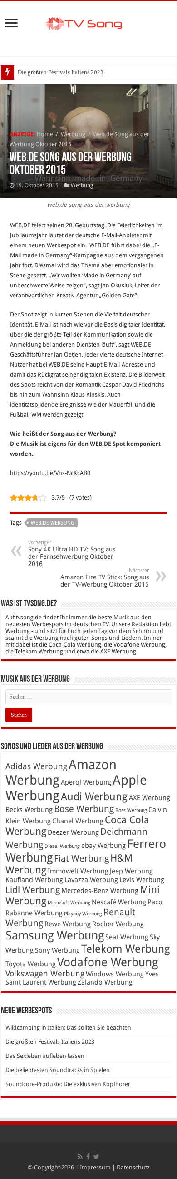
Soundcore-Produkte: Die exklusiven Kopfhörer (67, 1084)
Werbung (73, 134)
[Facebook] (88, 1156)
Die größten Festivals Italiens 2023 (60, 72)
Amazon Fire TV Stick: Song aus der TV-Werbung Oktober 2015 (104, 577)
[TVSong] (88, 22)
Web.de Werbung (52, 523)
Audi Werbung (94, 796)
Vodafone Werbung (107, 962)
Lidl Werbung (32, 889)
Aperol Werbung (86, 782)
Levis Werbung (141, 880)
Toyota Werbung (30, 964)
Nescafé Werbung (119, 902)
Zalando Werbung (105, 982)
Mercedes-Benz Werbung (99, 891)
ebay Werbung (103, 846)
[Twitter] (96, 1156)
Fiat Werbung (81, 858)
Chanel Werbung (77, 821)
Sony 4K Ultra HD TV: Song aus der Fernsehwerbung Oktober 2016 (71, 553)
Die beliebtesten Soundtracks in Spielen (57, 1070)
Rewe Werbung (67, 924)
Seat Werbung (126, 937)
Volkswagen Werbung (44, 973)
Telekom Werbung (125, 948)
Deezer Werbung (73, 832)
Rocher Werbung (118, 924)
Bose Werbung (84, 808)
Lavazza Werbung (91, 880)
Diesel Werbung (62, 846)
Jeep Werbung (131, 871)
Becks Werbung (29, 810)
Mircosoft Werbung (69, 903)
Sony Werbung (57, 950)
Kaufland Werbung (34, 880)
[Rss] (80, 1156)
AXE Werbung (149, 798)
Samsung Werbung (54, 935)
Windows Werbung (115, 974)
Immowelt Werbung (78, 871)
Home (45, 134)
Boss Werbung (131, 810)
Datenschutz (133, 1167)
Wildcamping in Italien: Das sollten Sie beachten (68, 1027)
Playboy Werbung (83, 914)
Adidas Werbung (36, 766)
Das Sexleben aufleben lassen (44, 1055)
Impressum (95, 1167)
